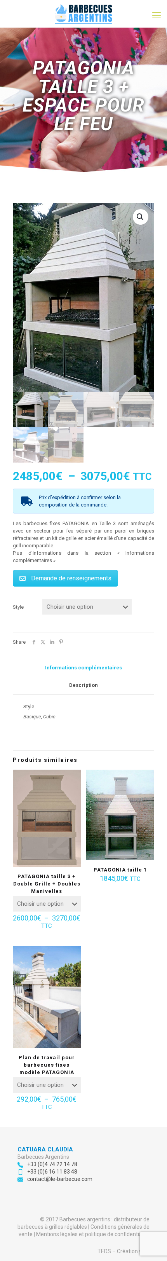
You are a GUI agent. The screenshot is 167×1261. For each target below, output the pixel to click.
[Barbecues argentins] (83, 13)
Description (83, 685)
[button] (140, 217)
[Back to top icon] (151, 1245)
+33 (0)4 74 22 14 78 (52, 1164)
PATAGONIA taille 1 (120, 870)
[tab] (83, 668)
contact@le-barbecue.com (59, 1179)
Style (18, 607)
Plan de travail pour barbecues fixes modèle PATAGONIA (47, 1065)
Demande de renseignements (71, 578)
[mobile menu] (156, 15)
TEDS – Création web (123, 1251)
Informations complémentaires (83, 668)
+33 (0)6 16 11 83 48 (52, 1171)
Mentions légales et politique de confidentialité (93, 1234)
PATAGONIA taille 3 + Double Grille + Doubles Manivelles (46, 883)
